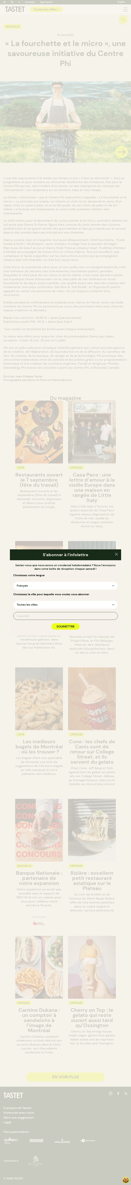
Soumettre (65, 626)
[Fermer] (116, 555)
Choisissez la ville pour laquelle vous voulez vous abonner (51, 594)
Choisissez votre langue (29, 575)
